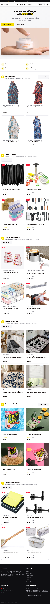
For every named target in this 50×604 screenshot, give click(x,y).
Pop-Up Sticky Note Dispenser (9, 517)
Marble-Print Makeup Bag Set (34, 552)
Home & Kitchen (29, 575)
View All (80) (6, 160)
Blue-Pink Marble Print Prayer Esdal (35, 141)
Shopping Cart (29, 581)
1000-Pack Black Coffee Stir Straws (11, 189)
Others (27, 579)
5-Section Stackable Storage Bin (10, 308)
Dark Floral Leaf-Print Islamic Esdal (10, 106)
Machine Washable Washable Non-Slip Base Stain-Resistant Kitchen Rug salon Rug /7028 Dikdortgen (12, 357)
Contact (30, 4)
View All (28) (43, 77)
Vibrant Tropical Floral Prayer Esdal (35, 106)
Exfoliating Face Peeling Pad (34, 434)
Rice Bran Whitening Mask (8, 469)
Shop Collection (7, 24)
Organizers (28, 577)
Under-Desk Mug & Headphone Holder (36, 273)
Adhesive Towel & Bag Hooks (34, 308)
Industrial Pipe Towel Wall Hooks (35, 517)
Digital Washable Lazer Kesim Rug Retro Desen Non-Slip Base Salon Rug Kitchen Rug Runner (12, 392)
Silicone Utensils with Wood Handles (36, 224)
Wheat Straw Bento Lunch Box (10, 224)
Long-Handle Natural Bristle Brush (10, 552)
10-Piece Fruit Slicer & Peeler (34, 189)
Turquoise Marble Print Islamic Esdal (11, 141)
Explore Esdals (20, 24)
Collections (22, 4)
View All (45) (6, 242)
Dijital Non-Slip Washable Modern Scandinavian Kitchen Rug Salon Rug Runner (36, 357)
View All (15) (43, 404)
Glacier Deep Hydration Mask (9, 434)
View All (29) (6, 326)
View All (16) (6, 487)
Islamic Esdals (29, 573)
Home (16, 4)
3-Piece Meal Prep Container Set (10, 272)
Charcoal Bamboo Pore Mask (34, 469)
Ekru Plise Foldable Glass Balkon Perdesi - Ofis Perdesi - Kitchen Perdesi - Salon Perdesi (37, 392)
